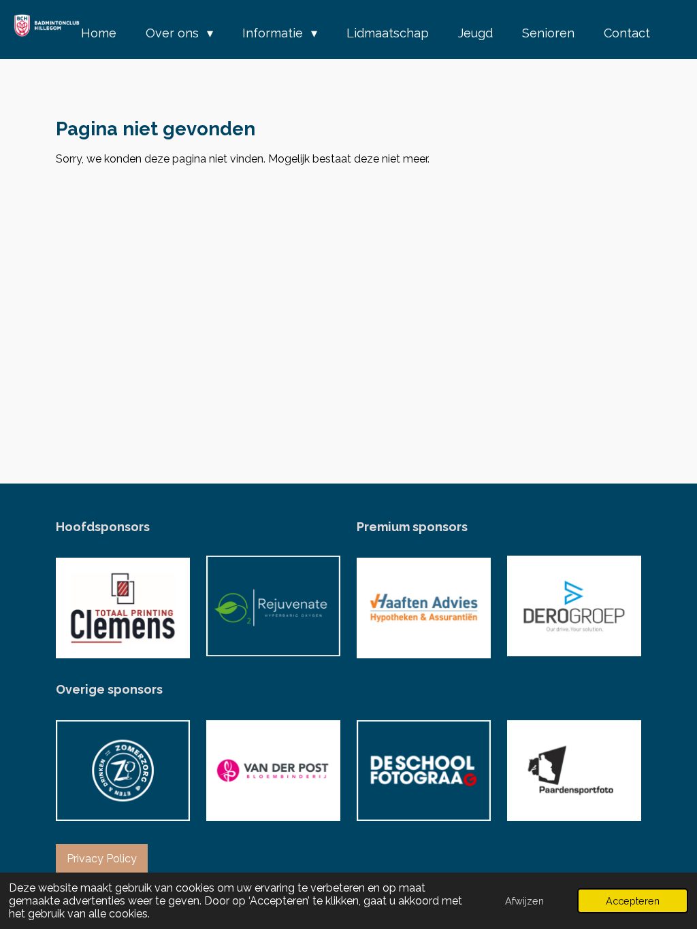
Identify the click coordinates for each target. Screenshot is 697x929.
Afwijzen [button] (524, 901)
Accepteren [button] (633, 901)
